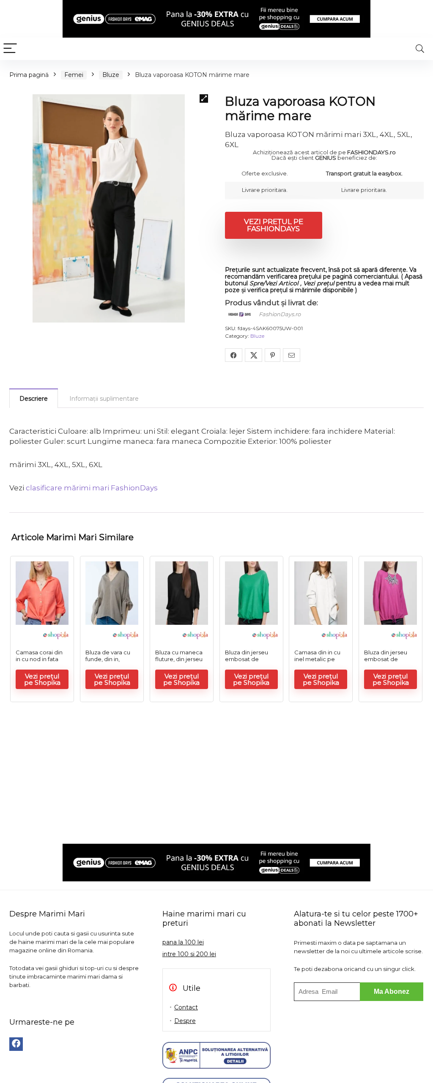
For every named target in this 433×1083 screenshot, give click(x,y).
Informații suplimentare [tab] (104, 398)
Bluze (110, 75)
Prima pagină (29, 75)
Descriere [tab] (33, 398)
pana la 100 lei (183, 942)
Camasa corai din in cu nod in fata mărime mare (39, 659)
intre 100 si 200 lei (189, 954)
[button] (204, 98)
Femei (73, 75)
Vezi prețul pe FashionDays (273, 225)
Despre (185, 1021)
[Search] (420, 49)
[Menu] (10, 49)
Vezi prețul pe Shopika (42, 679)
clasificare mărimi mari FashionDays (92, 488)
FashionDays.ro (280, 314)
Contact (186, 1007)
